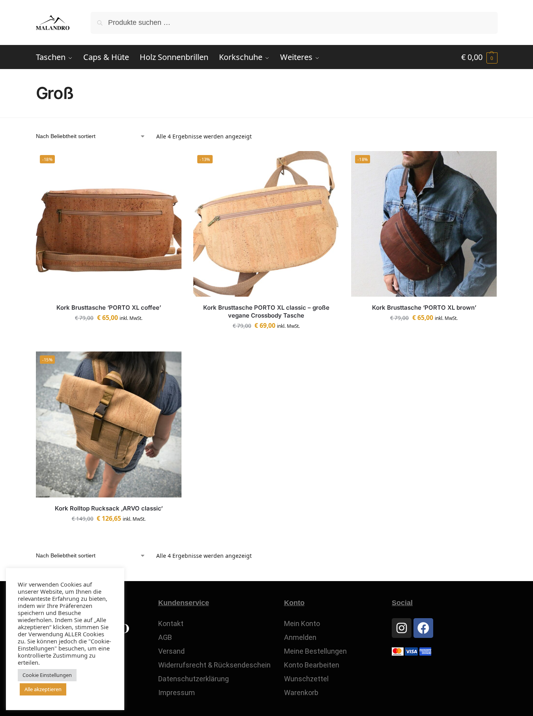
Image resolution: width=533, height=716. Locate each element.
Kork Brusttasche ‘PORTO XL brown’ (424, 307)
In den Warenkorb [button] (109, 335)
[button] (479, 57)
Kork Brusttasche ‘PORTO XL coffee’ (108, 307)
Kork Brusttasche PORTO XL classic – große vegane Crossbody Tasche (266, 311)
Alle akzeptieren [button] (43, 689)
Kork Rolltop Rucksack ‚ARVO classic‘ (109, 508)
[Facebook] (423, 628)
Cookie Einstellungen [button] (47, 675)
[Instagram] (401, 628)
